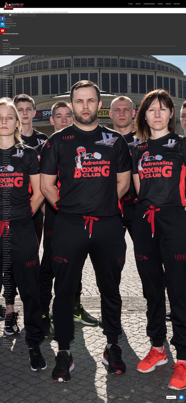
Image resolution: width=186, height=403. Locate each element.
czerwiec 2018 (6, 164)
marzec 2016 (6, 222)
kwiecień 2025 (7, 55)
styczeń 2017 (6, 199)
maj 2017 (5, 190)
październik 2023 (7, 76)
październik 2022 (7, 83)
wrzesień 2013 (6, 292)
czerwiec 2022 (7, 90)
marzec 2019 (6, 155)
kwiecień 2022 (7, 92)
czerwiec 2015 (6, 243)
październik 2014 (7, 262)
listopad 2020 (6, 118)
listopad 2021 (6, 102)
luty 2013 (5, 308)
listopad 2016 (6, 204)
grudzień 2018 (6, 160)
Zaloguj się (6, 340)
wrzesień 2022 (7, 85)
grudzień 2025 (7, 50)
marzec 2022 (6, 95)
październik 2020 (7, 120)
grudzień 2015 (6, 229)
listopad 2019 (6, 141)
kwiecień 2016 (6, 220)
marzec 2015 (6, 250)
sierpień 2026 (6, 43)
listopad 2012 (6, 315)
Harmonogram (149, 4)
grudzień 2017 (6, 178)
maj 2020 (5, 129)
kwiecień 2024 (7, 69)
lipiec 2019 (5, 148)
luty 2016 (5, 225)
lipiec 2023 (6, 78)
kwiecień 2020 (7, 132)
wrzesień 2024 (7, 64)
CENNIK (160, 4)
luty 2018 (5, 174)
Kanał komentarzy (8, 344)
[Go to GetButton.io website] (181, 401)
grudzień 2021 (6, 99)
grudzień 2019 (6, 139)
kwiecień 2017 (6, 192)
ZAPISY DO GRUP (7, 21)
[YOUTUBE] (2, 28)
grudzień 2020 (7, 115)
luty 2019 (5, 157)
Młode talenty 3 (7, 18)
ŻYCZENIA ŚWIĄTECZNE (9, 23)
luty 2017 (5, 197)
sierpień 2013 (6, 294)
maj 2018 (5, 167)
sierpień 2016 (6, 211)
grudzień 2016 (6, 201)
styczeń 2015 (6, 255)
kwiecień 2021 (6, 106)
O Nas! (130, 4)
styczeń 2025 (6, 60)
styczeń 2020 (6, 136)
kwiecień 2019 (6, 153)
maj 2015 (5, 246)
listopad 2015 (6, 232)
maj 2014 (5, 273)
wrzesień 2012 (7, 320)
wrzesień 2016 (6, 208)
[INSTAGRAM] (2, 23)
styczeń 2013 (6, 311)
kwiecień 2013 (6, 304)
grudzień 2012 (6, 313)
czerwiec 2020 (7, 127)
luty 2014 (5, 280)
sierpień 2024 (6, 67)
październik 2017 (7, 181)
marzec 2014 (6, 278)
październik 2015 (7, 234)
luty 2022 (5, 97)
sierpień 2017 (6, 185)
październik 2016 (7, 206)
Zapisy (138, 4)
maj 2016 (5, 218)
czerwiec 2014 (6, 271)
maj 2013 (5, 301)
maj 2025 (5, 53)
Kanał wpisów (6, 342)
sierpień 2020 (6, 125)
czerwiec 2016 (6, 215)
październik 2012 (7, 318)
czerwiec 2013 (6, 299)
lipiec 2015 (5, 241)
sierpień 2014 (6, 266)
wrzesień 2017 (6, 183)
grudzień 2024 (7, 62)
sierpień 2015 (6, 239)
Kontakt (177, 4)
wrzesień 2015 (6, 236)
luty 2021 (5, 111)
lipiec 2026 (6, 46)
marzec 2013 (6, 306)
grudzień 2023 (7, 71)
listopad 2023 (6, 74)
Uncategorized (7, 330)
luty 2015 (5, 253)
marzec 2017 (6, 194)
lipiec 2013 (5, 297)
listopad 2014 (6, 260)
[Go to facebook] (181, 397)
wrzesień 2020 (7, 122)
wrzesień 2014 (6, 264)
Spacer (168, 4)
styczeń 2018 (6, 176)
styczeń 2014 (6, 283)
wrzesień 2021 (7, 104)
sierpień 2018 (6, 162)
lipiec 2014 (5, 269)
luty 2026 (5, 48)
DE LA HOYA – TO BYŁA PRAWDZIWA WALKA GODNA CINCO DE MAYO (45, 12)
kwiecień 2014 (6, 276)
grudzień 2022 (7, 81)
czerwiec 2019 (6, 150)
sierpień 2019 (6, 146)
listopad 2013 (6, 287)
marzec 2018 (6, 171)
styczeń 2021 (6, 113)
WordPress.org (6, 347)
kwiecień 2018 (6, 169)
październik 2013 (7, 290)
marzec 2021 (6, 108)
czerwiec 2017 (6, 187)
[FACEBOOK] (2, 18)
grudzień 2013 (6, 285)
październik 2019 (7, 143)
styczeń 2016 (6, 227)
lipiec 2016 (5, 213)
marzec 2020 (6, 134)
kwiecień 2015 (6, 248)
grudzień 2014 (6, 257)
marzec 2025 (6, 57)
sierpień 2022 (6, 88)
